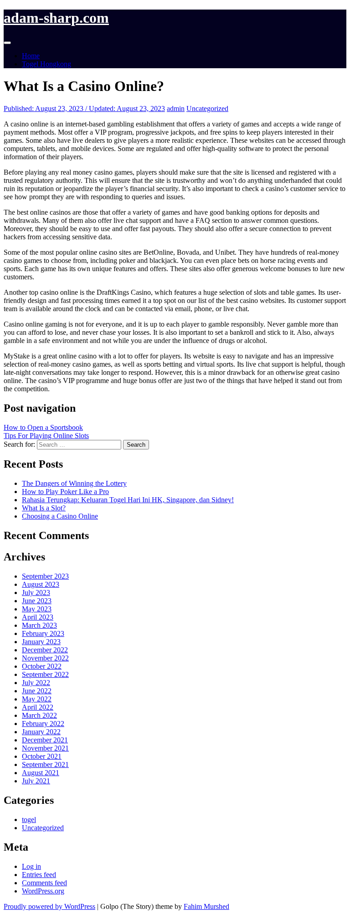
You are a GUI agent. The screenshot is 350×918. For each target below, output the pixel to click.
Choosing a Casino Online (60, 516)
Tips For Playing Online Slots (46, 435)
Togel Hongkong (46, 64)
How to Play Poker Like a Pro (65, 491)
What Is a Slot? (44, 508)
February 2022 (43, 723)
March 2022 (39, 715)
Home (31, 56)
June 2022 (36, 691)
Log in (31, 866)
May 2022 (36, 699)
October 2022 (42, 666)
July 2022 (36, 682)
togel (29, 819)
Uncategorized (207, 108)
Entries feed (39, 874)
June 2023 (36, 601)
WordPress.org (43, 891)
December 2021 (45, 740)
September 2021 (45, 764)
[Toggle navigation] (7, 42)
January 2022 (41, 732)
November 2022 (45, 658)
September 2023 (45, 576)
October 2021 (42, 756)
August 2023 (40, 584)
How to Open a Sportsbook (43, 427)
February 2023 (43, 633)
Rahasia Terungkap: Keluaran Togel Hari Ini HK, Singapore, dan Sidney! (128, 500)
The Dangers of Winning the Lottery (74, 483)
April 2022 (37, 707)
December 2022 (45, 650)
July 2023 (36, 592)
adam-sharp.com (56, 18)
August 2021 (40, 773)
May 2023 (36, 609)
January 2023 (41, 642)
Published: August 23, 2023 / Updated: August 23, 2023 (84, 108)
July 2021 (36, 781)
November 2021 (45, 748)
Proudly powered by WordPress (49, 906)
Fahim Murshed (206, 906)
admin (176, 108)
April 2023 (37, 617)
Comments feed (44, 883)
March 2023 (39, 625)
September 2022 (45, 674)
